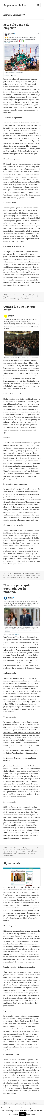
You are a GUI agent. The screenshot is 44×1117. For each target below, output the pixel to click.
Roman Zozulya (11, 577)
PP (27, 854)
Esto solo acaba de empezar (16, 26)
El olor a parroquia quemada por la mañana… (17, 588)
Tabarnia (6, 855)
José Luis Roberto (27, 297)
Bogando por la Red (14, 5)
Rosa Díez (32, 854)
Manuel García (20, 575)
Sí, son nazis (12, 863)
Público (28, 575)
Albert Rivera (28, 1103)
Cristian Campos (29, 573)
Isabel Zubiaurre (16, 297)
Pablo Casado (12, 854)
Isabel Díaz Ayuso (14, 852)
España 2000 (28, 295)
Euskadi (35, 295)
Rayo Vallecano (35, 575)
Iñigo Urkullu (7, 297)
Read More (30, 1114)
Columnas (18, 295)
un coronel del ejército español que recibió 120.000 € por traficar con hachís (21, 724)
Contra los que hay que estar (19, 308)
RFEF (4, 577)
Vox (37, 577)
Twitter (27, 299)
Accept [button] (22, 1114)
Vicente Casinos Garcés (28, 577)
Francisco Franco (26, 850)
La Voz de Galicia (25, 852)
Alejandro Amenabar (31, 848)
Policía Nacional (21, 854)
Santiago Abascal (19, 299)
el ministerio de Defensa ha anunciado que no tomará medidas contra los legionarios (21, 732)
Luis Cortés (10, 299)
